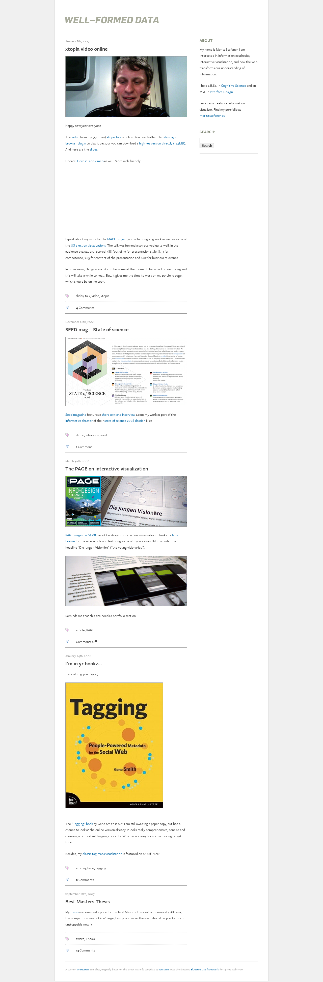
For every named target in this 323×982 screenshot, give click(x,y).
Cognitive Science (233, 85)
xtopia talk (114, 136)
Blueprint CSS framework (205, 969)
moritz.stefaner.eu (212, 115)
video (75, 136)
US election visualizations (88, 245)
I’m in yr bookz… (83, 663)
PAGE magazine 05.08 (80, 535)
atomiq (81, 868)
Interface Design (221, 91)
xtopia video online (86, 48)
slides (93, 149)
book (90, 868)
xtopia (105, 295)
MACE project (117, 239)
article (80, 630)
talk (87, 295)
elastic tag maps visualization (102, 853)
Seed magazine (75, 414)
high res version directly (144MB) (162, 143)
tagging (101, 868)
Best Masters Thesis (87, 901)
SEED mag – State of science (96, 329)
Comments (85, 307)
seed (103, 434)
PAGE (90, 630)
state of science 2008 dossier (124, 420)
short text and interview (118, 414)
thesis (74, 911)
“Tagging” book (82, 823)
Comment (84, 446)
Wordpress (83, 969)
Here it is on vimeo (90, 160)
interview (92, 434)
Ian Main (164, 969)
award (80, 938)
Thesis (90, 938)
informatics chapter (79, 420)
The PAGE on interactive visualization (106, 468)
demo (80, 434)
